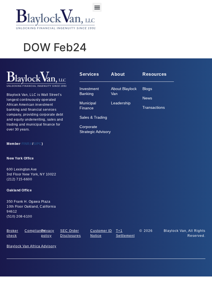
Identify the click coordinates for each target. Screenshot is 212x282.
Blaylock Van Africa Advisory (31, 246)
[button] (97, 7)
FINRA (27, 144)
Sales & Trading (93, 117)
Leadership (121, 103)
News (147, 98)
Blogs (147, 88)
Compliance (35, 231)
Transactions (153, 107)
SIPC (37, 144)
